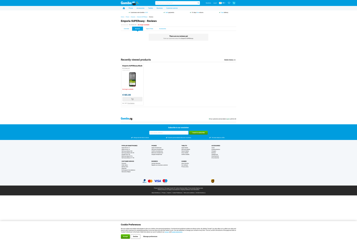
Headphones (215, 154)
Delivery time (125, 166)
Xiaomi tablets (185, 151)
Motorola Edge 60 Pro (127, 156)
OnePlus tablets (185, 154)
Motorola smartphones (157, 152)
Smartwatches (215, 156)
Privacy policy (184, 166)
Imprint (169, 192)
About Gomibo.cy (156, 192)
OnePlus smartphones (157, 151)
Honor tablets (184, 152)
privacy (167, 232)
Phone (131, 8)
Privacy (164, 192)
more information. (195, 189)
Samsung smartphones (157, 149)
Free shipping (131, 103)
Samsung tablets (185, 149)
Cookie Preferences (177, 192)
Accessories (140, 8)
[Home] (124, 8)
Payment (124, 163)
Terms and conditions (189, 192)
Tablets (150, 8)
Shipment (124, 168)
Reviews (151, 17)
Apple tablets (184, 147)
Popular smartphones (129, 145)
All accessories (215, 157)
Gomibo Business (156, 163)
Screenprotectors (216, 149)
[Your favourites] (229, 3)
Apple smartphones (156, 147)
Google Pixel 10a (126, 154)
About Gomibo (185, 163)
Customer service (172, 8)
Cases (213, 147)
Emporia (133, 17)
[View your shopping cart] (234, 3)
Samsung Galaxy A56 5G (128, 152)
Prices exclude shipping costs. (195, 188)
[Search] (198, 2)
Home (122, 17)
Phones (154, 145)
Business (160, 8)
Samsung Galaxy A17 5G (128, 157)
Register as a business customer (160, 165)
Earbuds (214, 152)
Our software (184, 165)
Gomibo (184, 161)
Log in (215, 3)
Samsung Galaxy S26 (127, 151)
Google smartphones (157, 154)
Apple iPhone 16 (126, 149)
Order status (125, 165)
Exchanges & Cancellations (128, 170)
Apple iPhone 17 (126, 147)
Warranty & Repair (126, 171)
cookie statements (177, 232)
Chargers (214, 151)
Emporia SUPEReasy (142, 17)
